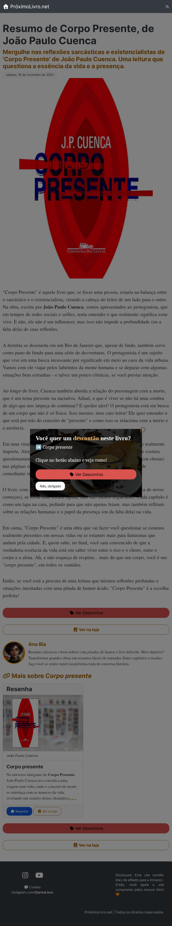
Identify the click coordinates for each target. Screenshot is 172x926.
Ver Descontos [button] (88, 474)
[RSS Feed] (167, 6)
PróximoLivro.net (29, 6)
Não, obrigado (50, 486)
